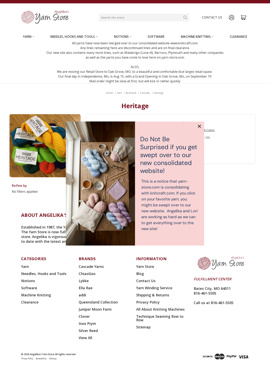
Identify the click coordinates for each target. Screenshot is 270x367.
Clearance (238, 36)
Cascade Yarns (91, 266)
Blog (140, 273)
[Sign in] (231, 17)
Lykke (84, 280)
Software (156, 36)
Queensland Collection (98, 302)
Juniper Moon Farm (95, 309)
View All (85, 337)
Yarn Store (145, 266)
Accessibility (41, 358)
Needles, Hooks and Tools (72, 36)
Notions (121, 36)
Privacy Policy (148, 302)
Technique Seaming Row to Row (159, 318)
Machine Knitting (196, 36)
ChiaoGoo (87, 273)
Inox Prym (87, 323)
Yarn (27, 36)
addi (82, 295)
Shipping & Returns (152, 295)
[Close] (199, 126)
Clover (84, 316)
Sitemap (143, 327)
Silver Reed (88, 330)
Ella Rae (86, 287)
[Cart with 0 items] (243, 17)
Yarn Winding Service (154, 287)
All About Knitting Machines (160, 309)
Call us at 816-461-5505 (213, 302)
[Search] (185, 17)
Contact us (212, 17)
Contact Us (146, 280)
